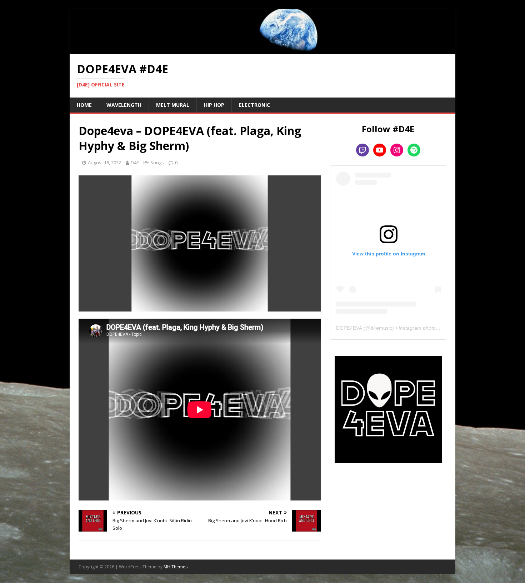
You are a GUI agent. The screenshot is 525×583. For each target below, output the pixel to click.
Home (84, 104)
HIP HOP (214, 104)
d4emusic (381, 328)
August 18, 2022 (104, 162)
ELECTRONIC (254, 104)
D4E (135, 162)
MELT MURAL (172, 104)
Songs (157, 162)
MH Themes (176, 567)
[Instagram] (396, 150)
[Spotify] (414, 150)
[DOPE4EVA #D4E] (262, 49)
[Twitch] (362, 150)
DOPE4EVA (349, 328)
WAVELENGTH (123, 104)
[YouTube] (379, 150)
